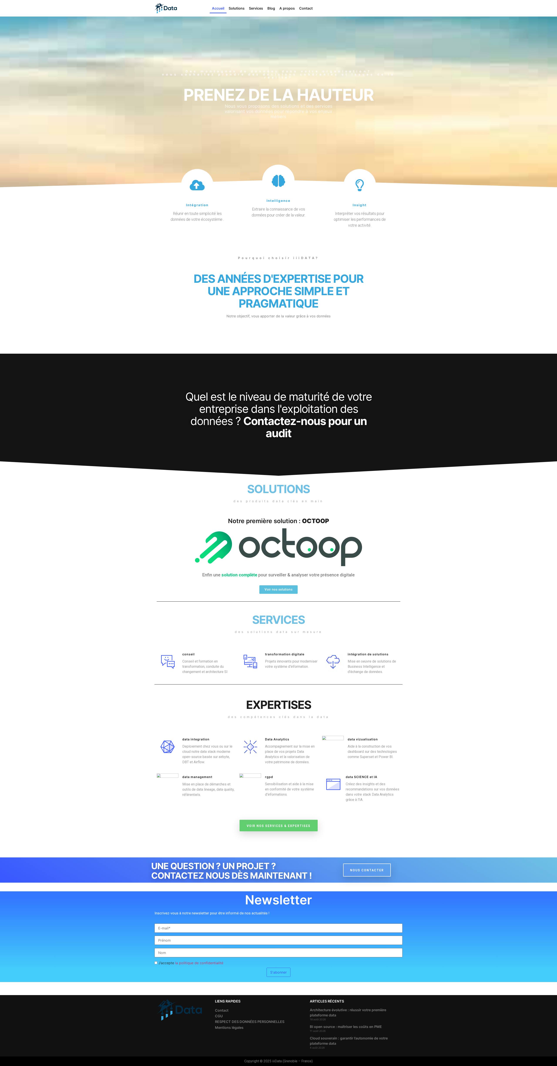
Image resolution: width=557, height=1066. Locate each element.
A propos (287, 8)
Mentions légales (229, 1027)
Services (256, 8)
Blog (271, 8)
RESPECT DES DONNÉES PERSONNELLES (249, 1021)
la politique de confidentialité (199, 963)
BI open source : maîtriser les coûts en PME (346, 1026)
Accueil (218, 8)
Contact (306, 8)
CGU (219, 1016)
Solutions (237, 8)
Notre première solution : (278, 521)
